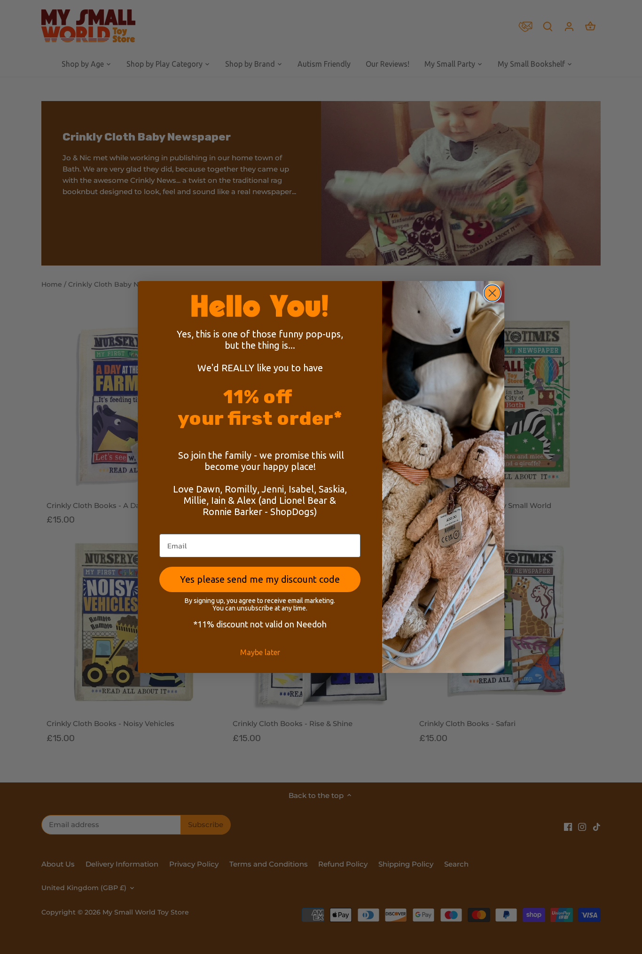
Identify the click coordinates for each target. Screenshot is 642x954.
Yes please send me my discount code (260, 579)
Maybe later (260, 652)
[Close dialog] (492, 293)
